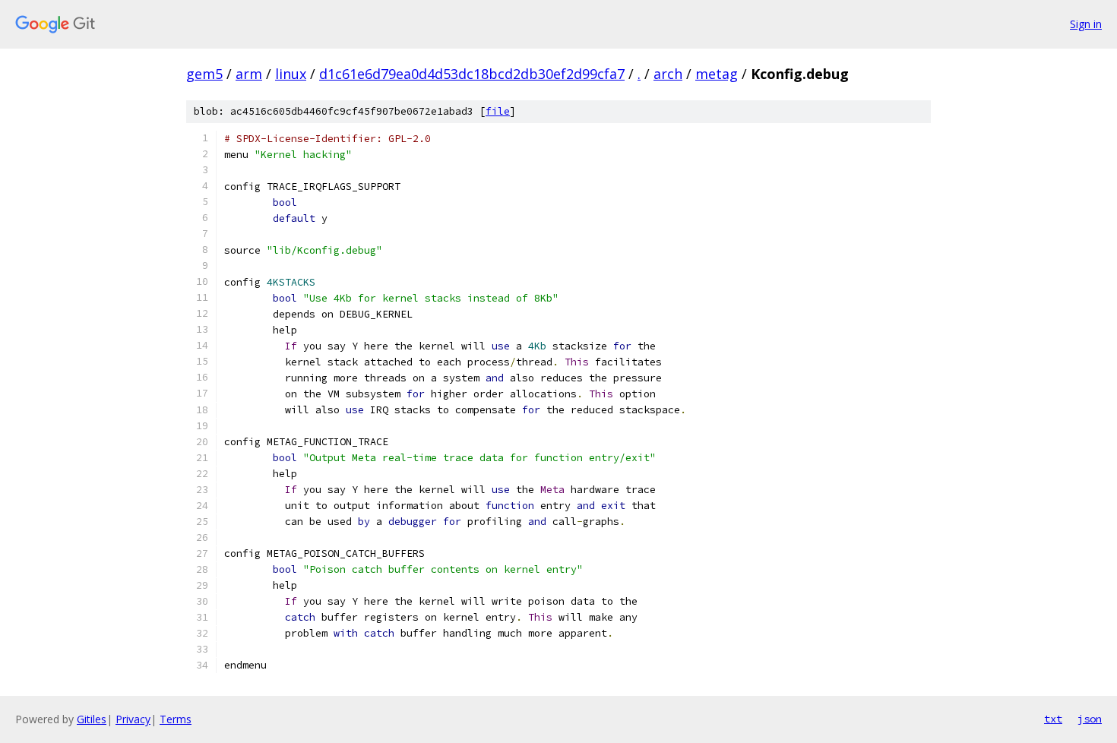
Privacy (132, 719)
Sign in (1086, 24)
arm (249, 74)
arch (667, 74)
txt (1053, 719)
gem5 (204, 74)
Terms (175, 719)
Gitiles (91, 719)
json (1089, 719)
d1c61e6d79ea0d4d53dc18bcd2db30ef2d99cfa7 (472, 74)
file (498, 111)
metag (716, 74)
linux (290, 74)
